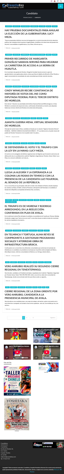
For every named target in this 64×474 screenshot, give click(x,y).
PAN (40, 287)
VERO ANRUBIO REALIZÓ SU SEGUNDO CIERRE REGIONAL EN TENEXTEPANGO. (32, 268)
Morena (48, 86)
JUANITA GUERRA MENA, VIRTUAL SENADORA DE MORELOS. (31, 124)
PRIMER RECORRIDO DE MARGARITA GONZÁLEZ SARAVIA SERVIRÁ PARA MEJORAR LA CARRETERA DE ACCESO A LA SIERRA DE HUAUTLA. (31, 64)
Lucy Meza (42, 26)
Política (55, 26)
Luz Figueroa (25, 168)
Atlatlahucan (17, 230)
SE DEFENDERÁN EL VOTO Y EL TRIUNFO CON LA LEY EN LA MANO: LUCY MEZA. (31, 149)
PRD (44, 287)
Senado (45, 118)
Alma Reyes (8, 230)
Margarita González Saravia (37, 54)
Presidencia (47, 262)
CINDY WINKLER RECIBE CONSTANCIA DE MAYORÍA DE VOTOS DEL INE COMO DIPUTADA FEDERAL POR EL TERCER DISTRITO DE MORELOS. (31, 95)
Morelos (49, 54)
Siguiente (52, 317)
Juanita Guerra (25, 118)
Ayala (7, 262)
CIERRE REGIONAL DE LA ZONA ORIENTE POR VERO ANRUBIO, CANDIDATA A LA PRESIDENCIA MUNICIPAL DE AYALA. (31, 294)
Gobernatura (34, 26)
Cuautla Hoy (16, 26)
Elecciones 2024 (25, 26)
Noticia (48, 26)
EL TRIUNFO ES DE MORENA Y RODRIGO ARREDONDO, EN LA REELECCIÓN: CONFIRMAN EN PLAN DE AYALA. (28, 209)
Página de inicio (27, 17)
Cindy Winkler (16, 86)
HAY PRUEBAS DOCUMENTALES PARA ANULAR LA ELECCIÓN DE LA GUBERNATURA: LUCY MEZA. (32, 33)
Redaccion (8, 48)
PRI (47, 287)
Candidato (8, 26)
